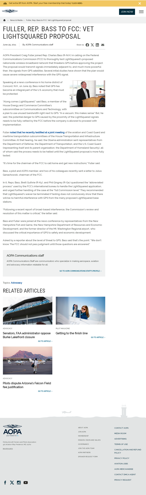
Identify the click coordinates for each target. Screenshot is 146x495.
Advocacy (16, 282)
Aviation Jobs (121, 464)
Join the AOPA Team (86, 448)
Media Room (120, 433)
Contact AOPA (121, 428)
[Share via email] (103, 45)
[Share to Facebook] (87, 45)
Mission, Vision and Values (89, 440)
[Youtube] (25, 482)
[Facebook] (6, 482)
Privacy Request (122, 480)
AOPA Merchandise (123, 469)
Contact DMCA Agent (125, 474)
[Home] (6, 20)
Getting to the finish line (72, 333)
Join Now (127, 11)
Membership (83, 436)
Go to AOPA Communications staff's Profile (80, 271)
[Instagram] (20, 482)
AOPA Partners (84, 452)
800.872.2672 (8, 449)
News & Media (16, 20)
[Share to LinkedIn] (97, 45)
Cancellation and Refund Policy (127, 451)
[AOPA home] (10, 12)
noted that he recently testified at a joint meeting (37, 132)
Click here (77, 3)
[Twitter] (13, 482)
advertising (120, 439)
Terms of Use (121, 444)
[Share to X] (92, 45)
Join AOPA (82, 432)
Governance (83, 444)
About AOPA (83, 428)
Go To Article (44, 341)
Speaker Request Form (88, 457)
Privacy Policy (121, 458)
